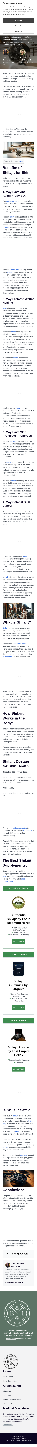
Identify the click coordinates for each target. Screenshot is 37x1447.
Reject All (18, 31)
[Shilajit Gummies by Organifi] (18, 976)
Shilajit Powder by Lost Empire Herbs (18, 1051)
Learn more (11, 1339)
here (4, 876)
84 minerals (7, 657)
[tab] (18, 1254)
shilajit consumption (19, 828)
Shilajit (5, 628)
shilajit (15, 1116)
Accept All (18, 20)
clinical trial (14, 270)
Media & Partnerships (12, 1399)
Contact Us (7, 1404)
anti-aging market (13, 201)
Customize (18, 26)
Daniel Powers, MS (26, 60)
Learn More (8, 1425)
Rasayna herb (20, 644)
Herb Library (8, 1377)
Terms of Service (20, 1440)
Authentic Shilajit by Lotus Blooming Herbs (18, 918)
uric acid (23, 1155)
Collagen (6, 227)
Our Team (7, 1395)
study (12, 217)
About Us (7, 1391)
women (10, 272)
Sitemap (29, 1440)
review (8, 462)
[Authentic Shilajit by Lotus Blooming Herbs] (18, 910)
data (11, 511)
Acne (5, 308)
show (21, 161)
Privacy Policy (9, 1440)
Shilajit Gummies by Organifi (18, 985)
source (5, 1147)
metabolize (27, 831)
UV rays (13, 441)
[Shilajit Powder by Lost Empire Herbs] (18, 1042)
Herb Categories (10, 1381)
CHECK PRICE (18, 941)
